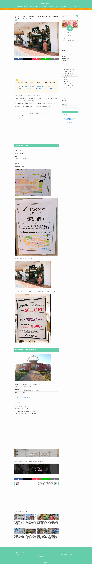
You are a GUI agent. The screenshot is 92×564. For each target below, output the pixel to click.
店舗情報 (65, 60)
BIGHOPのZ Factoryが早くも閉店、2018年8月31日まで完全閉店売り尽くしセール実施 (33, 86)
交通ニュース (67, 77)
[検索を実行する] (77, 16)
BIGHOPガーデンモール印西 (23, 461)
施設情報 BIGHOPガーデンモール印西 (26, 116)
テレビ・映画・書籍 (68, 75)
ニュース (65, 67)
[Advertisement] (36, 68)
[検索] (77, 0)
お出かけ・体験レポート (68, 85)
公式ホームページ (26, 397)
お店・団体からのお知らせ (69, 69)
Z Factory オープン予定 (23, 115)
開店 (16, 461)
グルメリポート (67, 87)
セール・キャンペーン (68, 73)
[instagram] (74, 0)
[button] (18, 59)
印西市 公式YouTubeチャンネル (69, 118)
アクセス (22, 118)
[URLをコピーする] (54, 59)
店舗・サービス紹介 (68, 89)
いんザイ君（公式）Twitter (68, 122)
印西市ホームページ (67, 114)
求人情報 (65, 100)
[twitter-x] (73, 0)
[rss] (76, 0)
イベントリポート (67, 83)
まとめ (65, 79)
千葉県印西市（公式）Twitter (69, 119)
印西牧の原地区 (30, 461)
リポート (65, 81)
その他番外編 (66, 58)
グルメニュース (67, 71)
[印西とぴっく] (46, 3)
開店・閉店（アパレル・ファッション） (39, 461)
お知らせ (65, 56)
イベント (66, 65)
